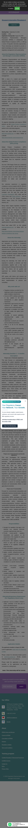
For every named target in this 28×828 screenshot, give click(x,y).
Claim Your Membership (10, 426)
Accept (18, 8)
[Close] (25, 401)
